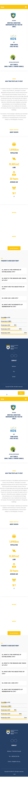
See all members (14, 248)
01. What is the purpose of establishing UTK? (11, 270)
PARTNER (14, 20)
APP (14, 42)
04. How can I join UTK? (10, 298)
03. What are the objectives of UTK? (13, 288)
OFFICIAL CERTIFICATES (14, 62)
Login (14, 774)
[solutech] (6, 394)
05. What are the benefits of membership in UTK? (12, 305)
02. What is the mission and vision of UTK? (14, 279)
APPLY (21, 393)
